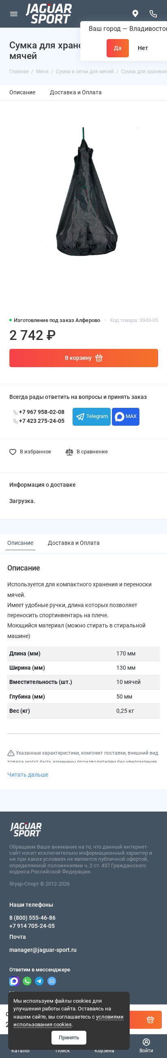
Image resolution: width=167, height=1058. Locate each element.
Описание (22, 92)
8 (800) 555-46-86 (32, 917)
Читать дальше (27, 774)
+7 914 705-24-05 (32, 926)
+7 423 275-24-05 (41, 421)
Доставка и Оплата (76, 92)
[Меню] (14, 14)
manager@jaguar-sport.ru (43, 950)
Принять (69, 1037)
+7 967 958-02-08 (41, 412)
